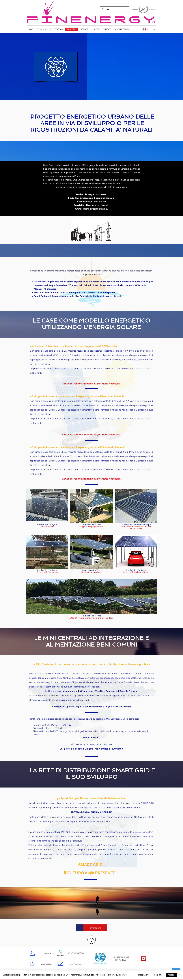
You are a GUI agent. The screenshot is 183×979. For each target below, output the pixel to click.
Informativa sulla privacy (116, 974)
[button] (47, 511)
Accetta (171, 974)
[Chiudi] (179, 975)
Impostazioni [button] (143, 974)
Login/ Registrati (76, 964)
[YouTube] (143, 958)
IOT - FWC (77, 817)
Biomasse (127, 845)
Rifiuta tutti (157, 974)
